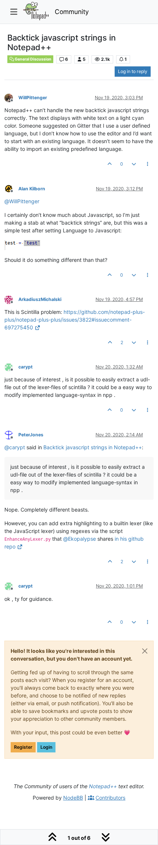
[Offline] (11, 97)
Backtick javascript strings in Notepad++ (92, 447)
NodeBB (73, 797)
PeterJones (30, 434)
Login (46, 747)
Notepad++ (103, 786)
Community (72, 11)
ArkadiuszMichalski (39, 299)
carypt (25, 367)
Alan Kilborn (31, 188)
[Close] (144, 651)
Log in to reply (132, 71)
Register (23, 747)
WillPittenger (32, 97)
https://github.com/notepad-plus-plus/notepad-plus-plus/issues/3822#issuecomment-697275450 (74, 319)
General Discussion (32, 59)
